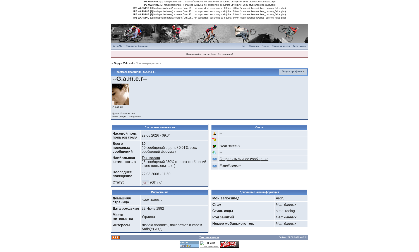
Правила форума (137, 46)
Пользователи (281, 46)
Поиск (265, 46)
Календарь (299, 46)
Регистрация (225, 54)
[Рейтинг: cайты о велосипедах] (229, 244)
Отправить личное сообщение (244, 159)
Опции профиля (292, 71)
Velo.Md (117, 46)
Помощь (254, 46)
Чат (243, 46)
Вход (213, 54)
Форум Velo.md (123, 63)
